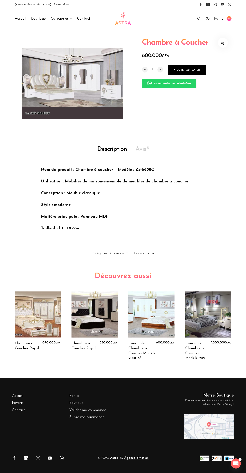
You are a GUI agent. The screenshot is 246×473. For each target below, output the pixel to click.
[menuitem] (23, 18)
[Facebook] (200, 4)
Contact (18, 410)
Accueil (18, 396)
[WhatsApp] (229, 4)
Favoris (17, 403)
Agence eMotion (136, 458)
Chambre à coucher (140, 253)
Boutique (76, 403)
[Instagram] (215, 4)
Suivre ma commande (86, 417)
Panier (74, 396)
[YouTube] (222, 4)
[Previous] (20, 328)
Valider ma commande (87, 410)
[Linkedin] (208, 4)
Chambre (117, 253)
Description (112, 149)
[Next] (225, 328)
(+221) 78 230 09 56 (56, 4)
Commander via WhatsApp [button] (172, 83)
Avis (142, 149)
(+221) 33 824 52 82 (28, 4)
